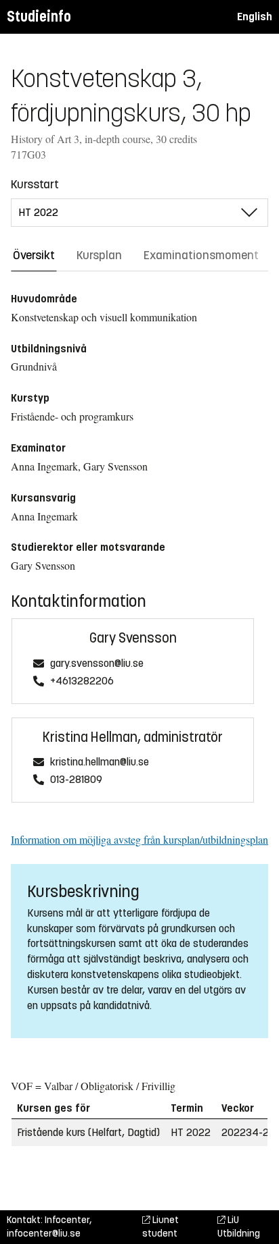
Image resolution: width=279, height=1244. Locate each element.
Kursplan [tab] (99, 255)
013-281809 (76, 780)
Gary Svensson (133, 638)
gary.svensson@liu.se (97, 664)
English (254, 16)
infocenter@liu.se (44, 1233)
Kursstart (35, 184)
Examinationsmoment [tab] (201, 255)
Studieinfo (39, 16)
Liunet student (160, 1226)
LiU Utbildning (238, 1226)
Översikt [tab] (34, 255)
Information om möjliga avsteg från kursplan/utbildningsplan (139, 839)
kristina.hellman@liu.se (99, 762)
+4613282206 (82, 681)
